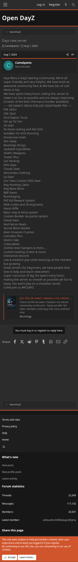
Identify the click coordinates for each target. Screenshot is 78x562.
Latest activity (9, 478)
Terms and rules (11, 419)
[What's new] (66, 4)
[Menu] (5, 4)
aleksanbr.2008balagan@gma (59, 520)
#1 (72, 54)
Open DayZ (18, 18)
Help (4, 433)
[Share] (67, 54)
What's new (10, 457)
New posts (8, 465)
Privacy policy (9, 426)
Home (5, 439)
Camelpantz (12, 46)
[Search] (73, 4)
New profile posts (11, 472)
